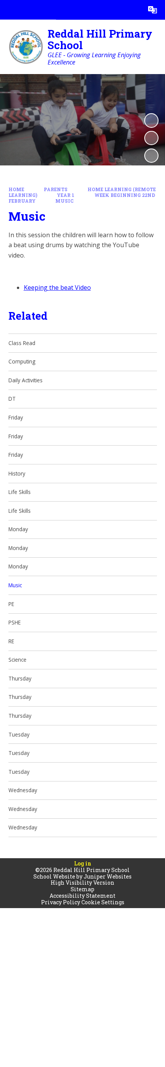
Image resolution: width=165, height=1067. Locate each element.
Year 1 (65, 195)
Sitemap (82, 889)
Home (16, 189)
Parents (56, 189)
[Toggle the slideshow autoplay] (151, 120)
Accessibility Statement (83, 895)
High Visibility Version (82, 882)
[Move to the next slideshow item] (151, 156)
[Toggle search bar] (133, 10)
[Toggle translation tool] (152, 10)
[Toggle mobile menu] (10, 10)
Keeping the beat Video (57, 287)
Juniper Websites (108, 876)
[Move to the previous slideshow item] (151, 138)
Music (64, 201)
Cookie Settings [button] (102, 902)
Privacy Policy (60, 902)
